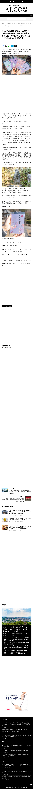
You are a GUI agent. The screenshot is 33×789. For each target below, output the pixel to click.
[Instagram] (16, 1)
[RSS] (19, 1)
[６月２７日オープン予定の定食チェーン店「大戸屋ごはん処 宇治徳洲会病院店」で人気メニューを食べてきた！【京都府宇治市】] (5, 527)
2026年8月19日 (5, 732)
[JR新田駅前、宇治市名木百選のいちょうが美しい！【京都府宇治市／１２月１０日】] (5, 520)
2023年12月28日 (6, 42)
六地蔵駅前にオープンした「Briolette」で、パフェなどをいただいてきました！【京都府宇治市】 (16, 730)
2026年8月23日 (5, 727)
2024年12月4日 (13, 515)
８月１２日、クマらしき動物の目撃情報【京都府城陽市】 (15, 750)
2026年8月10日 (5, 757)
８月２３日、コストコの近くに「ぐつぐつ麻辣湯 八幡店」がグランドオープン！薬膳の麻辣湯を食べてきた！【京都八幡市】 (16, 639)
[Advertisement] (16, 93)
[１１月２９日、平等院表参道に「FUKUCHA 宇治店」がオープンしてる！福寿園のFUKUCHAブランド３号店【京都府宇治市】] (5, 512)
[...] (15, 635)
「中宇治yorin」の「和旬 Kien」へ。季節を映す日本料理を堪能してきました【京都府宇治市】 (16, 735)
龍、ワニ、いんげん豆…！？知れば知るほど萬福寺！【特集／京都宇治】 (16, 777)
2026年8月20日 (5, 748)
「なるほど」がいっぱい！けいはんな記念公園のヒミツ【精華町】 (16, 772)
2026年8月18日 (5, 738)
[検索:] (16, 19)
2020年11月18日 (6, 779)
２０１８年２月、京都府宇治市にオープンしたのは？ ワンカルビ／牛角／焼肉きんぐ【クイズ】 (16, 629)
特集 (3, 761)
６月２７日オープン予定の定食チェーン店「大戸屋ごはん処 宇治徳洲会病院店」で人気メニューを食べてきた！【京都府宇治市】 (20, 527)
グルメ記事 (4, 719)
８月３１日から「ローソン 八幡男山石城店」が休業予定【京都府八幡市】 (16, 643)
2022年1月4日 (5, 774)
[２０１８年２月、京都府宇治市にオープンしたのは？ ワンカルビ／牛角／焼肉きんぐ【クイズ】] (16, 623)
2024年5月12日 (5, 769)
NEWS (3, 741)
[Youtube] (22, 1)
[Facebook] (10, 1)
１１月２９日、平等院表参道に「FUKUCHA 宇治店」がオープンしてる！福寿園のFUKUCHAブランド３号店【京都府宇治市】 (20, 512)
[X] (13, 1)
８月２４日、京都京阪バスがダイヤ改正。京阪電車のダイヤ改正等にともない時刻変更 (16, 755)
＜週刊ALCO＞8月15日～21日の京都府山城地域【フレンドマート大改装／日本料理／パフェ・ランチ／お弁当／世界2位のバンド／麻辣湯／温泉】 (17, 652)
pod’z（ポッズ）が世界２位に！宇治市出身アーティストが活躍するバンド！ (16, 745)
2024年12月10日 (13, 521)
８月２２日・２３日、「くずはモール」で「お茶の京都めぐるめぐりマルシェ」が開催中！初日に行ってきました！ (16, 647)
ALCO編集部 (15, 42)
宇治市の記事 (8, 306)
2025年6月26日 (13, 530)
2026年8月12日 (5, 752)
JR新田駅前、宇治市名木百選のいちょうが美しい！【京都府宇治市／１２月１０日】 (20, 519)
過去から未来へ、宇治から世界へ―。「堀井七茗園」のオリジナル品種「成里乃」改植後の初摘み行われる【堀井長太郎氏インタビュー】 (16, 766)
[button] (31, 15)
